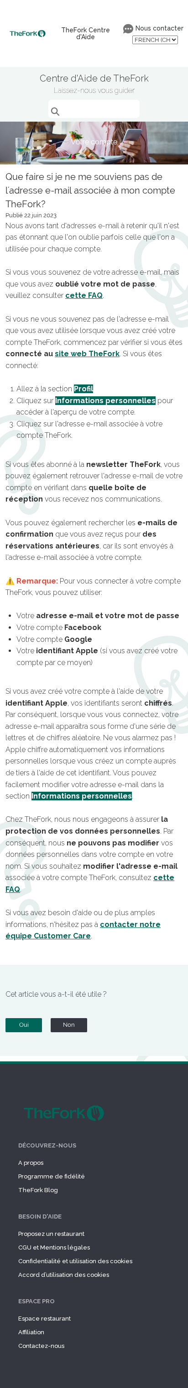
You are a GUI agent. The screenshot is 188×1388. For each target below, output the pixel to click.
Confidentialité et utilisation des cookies (75, 1261)
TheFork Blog (38, 1190)
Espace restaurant (44, 1318)
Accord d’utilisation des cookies (63, 1274)
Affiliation (31, 1332)
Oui (24, 1024)
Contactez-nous (41, 1345)
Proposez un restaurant (51, 1233)
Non (69, 1024)
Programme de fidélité (51, 1176)
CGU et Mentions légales (54, 1247)
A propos (30, 1162)
